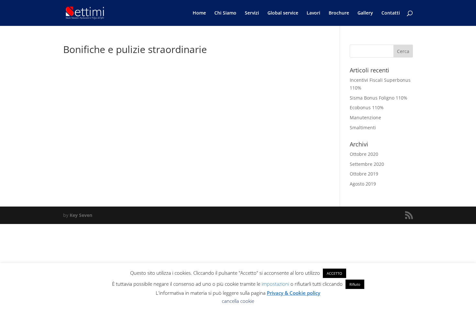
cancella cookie (238, 301)
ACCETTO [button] (334, 273)
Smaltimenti (363, 127)
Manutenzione (365, 117)
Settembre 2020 (367, 164)
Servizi (252, 13)
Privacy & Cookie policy (293, 293)
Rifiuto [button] (354, 284)
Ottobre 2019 (364, 174)
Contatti (390, 13)
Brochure (339, 13)
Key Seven (81, 215)
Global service (282, 13)
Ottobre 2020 (364, 154)
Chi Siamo (225, 13)
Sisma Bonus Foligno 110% (378, 98)
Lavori (313, 13)
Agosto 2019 (363, 184)
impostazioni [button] (275, 284)
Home (199, 13)
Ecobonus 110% (367, 107)
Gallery (365, 13)
